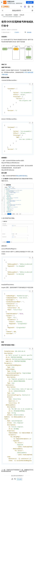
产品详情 (16, 32)
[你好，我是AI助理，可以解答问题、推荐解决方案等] (25, 6)
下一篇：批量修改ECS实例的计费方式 (26, 470)
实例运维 (22, 15)
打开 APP (29, 2)
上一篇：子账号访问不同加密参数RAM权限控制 (10, 470)
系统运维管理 (8, 15)
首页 (2, 15)
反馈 (20, 479)
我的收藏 (29, 32)
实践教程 (16, 15)
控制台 (21, 176)
